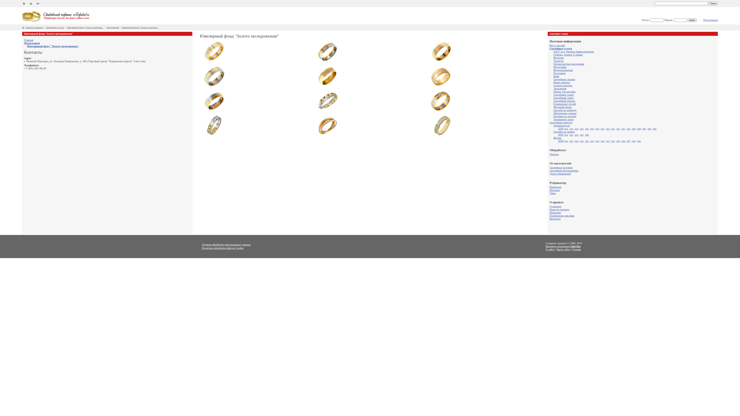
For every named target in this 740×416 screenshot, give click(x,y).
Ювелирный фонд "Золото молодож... (85, 27)
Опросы (554, 154)
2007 (644, 129)
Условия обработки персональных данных (226, 244)
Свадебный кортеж (564, 101)
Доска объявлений (560, 173)
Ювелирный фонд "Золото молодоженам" (53, 46)
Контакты (555, 218)
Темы (553, 193)
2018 (592, 129)
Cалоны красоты (562, 85)
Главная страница (34, 27)
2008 (639, 129)
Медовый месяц (562, 107)
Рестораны (559, 73)
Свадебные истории (561, 167)
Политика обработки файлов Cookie (223, 248)
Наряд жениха (561, 82)
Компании (556, 187)
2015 (603, 129)
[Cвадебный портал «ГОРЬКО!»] (31, 22)
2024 (571, 129)
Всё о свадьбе (557, 45)
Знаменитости (561, 125)
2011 (623, 129)
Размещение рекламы (562, 215)
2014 (608, 129)
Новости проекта (559, 209)
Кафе (556, 76)
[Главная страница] (24, 4)
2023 (577, 129)
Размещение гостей (564, 104)
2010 (629, 129)
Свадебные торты (563, 94)
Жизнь (557, 138)
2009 (634, 129)
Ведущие (558, 57)
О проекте (555, 206)
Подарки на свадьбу (564, 116)
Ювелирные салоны (564, 113)
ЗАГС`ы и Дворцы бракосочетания (573, 51)
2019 (597, 141)
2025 (566, 129)
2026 (560, 128)
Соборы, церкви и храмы (568, 54)
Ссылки (576, 249)
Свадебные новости (561, 122)
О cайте (550, 249)
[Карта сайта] (31, 4)
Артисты (558, 61)
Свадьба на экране (564, 131)
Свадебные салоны (564, 79)
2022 (582, 129)
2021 (587, 141)
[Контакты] (38, 4)
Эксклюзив (559, 88)
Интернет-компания (563, 246)
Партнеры (555, 212)
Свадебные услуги (55, 27)
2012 (618, 129)
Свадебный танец (563, 97)
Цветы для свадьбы (564, 91)
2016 (597, 129)
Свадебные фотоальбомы (564, 170)
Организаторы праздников (568, 64)
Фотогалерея (113, 27)
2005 (655, 129)
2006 (649, 129)
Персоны (555, 190)
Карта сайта (563, 249)
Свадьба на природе (565, 110)
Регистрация (710, 20)
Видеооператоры (563, 70)
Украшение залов (563, 119)
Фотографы (560, 67)
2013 (613, 129)
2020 (587, 129)
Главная (28, 40)
